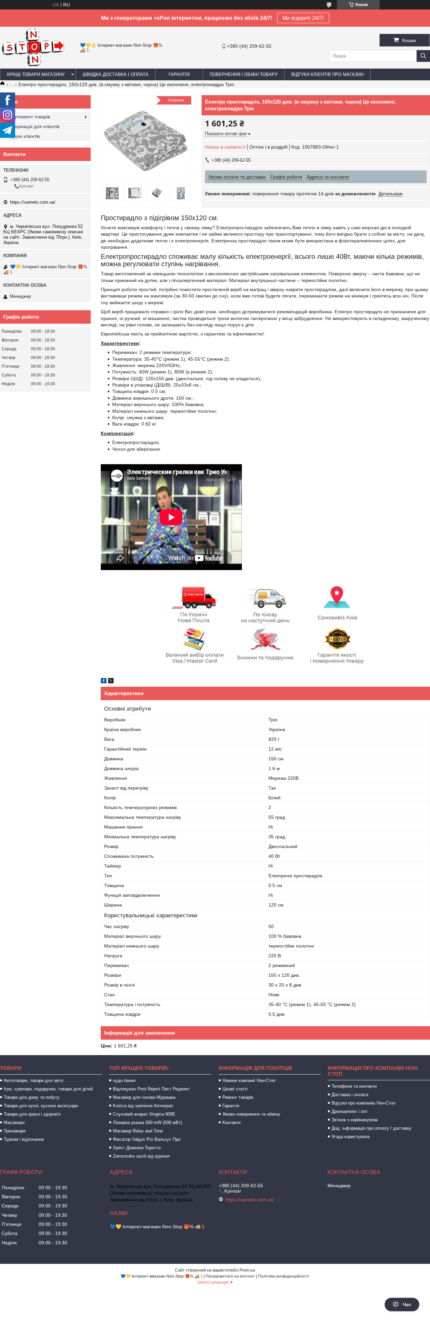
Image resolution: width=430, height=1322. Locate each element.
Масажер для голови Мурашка (144, 1097)
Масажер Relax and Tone (138, 1130)
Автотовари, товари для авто (33, 1080)
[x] (111, 681)
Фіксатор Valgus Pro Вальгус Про (146, 1139)
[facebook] (103, 681)
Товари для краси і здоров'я (32, 1114)
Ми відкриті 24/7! (303, 18)
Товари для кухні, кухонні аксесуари (41, 1105)
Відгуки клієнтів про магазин (327, 74)
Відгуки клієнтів (23, 136)
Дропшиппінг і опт (350, 1111)
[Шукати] (423, 56)
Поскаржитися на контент (230, 1276)
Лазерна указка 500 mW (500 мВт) (147, 1122)
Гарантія (179, 74)
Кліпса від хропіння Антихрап (143, 1105)
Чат (407, 1304)
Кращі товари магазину (35, 74)
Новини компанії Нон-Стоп (248, 1080)
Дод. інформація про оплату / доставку (372, 1128)
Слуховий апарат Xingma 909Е (144, 1114)
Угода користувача (351, 1136)
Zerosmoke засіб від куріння (141, 1156)
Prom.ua (247, 1270)
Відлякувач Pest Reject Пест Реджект (151, 1088)
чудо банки (124, 1080)
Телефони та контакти (354, 1086)
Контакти (231, 1122)
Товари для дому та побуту (31, 1097)
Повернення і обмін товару (243, 74)
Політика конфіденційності (283, 1276)
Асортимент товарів (28, 116)
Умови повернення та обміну (251, 1114)
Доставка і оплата (350, 1094)
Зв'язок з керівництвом (355, 1119)
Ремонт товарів (237, 1097)
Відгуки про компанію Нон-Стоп (363, 1103)
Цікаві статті (235, 1088)
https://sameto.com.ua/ (32, 202)
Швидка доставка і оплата (115, 74)
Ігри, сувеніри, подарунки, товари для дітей (48, 1088)
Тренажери (15, 1130)
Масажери (14, 1122)
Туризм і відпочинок (24, 1139)
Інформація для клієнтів (33, 126)
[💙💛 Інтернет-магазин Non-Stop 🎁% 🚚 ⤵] (33, 65)
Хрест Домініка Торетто (137, 1147)
